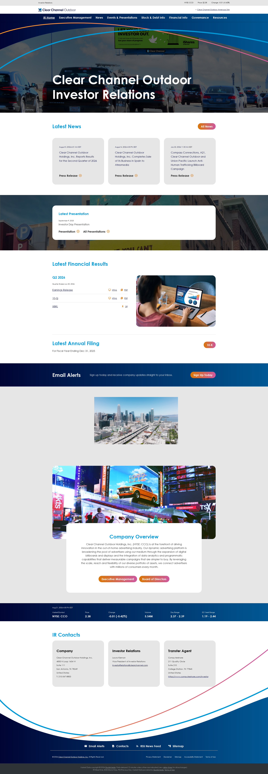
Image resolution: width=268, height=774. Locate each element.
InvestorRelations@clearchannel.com (130, 665)
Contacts (122, 746)
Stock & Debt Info (153, 17)
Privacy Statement (153, 757)
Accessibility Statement (193, 757)
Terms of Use (211, 757)
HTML (114, 290)
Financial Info (178, 17)
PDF (126, 290)
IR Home (49, 17)
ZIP (126, 306)
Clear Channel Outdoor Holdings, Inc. (73, 757)
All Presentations (94, 231)
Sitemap (178, 746)
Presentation (67, 231)
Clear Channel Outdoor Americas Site (213, 9)
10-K (210, 345)
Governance (200, 17)
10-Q (55, 298)
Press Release (68, 175)
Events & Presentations (122, 17)
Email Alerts (96, 746)
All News (207, 126)
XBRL (55, 306)
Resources (220, 17)
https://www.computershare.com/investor (188, 676)
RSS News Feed (150, 746)
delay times (167, 767)
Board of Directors (154, 579)
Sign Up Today (203, 375)
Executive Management (75, 17)
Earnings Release (62, 289)
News (99, 17)
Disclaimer (168, 757)
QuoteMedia (110, 767)
